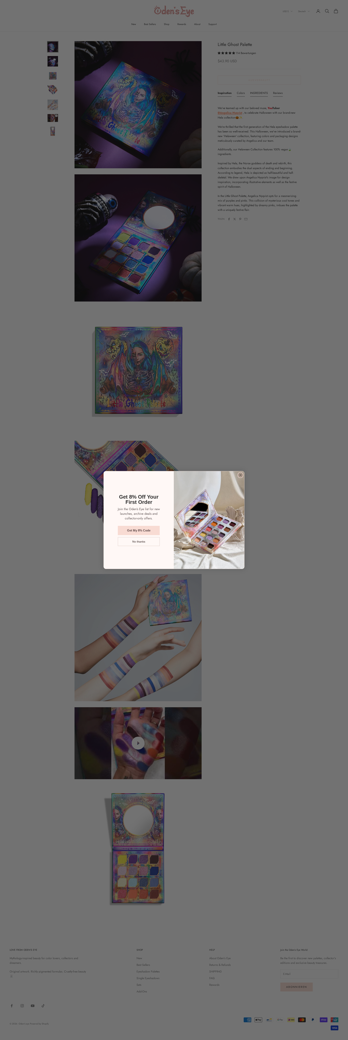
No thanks (138, 541)
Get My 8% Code (138, 530)
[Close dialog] (240, 475)
